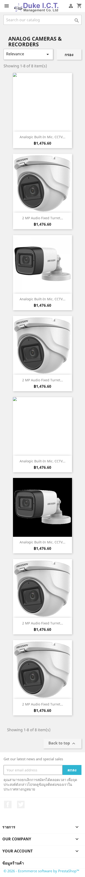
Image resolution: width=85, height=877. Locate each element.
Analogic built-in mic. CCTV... (42, 137)
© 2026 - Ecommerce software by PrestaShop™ (41, 870)
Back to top (62, 744)
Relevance (28, 54)
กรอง (69, 54)
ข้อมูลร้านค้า (13, 863)
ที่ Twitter (21, 804)
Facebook (8, 804)
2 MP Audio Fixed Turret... (42, 218)
